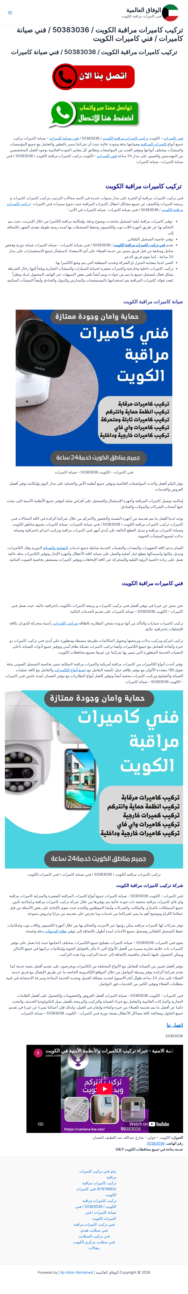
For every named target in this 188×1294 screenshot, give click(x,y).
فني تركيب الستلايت (94, 1236)
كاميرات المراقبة (154, 144)
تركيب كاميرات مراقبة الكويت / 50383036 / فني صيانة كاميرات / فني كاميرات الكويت (95, 1210)
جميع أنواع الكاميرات (70, 670)
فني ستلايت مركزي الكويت (94, 1242)
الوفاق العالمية (143, 9)
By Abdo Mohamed (77, 1272)
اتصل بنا (175, 1025)
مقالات (94, 1248)
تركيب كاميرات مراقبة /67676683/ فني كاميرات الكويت (96, 1189)
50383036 (155, 1143)
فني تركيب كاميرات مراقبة (94, 1224)
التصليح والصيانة (55, 548)
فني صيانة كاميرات (64, 138)
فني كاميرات (173, 138)
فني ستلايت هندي (94, 1230)
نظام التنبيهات (56, 931)
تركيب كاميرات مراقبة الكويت (125, 138)
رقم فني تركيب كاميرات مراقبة (97, 1174)
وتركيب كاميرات (65, 623)
